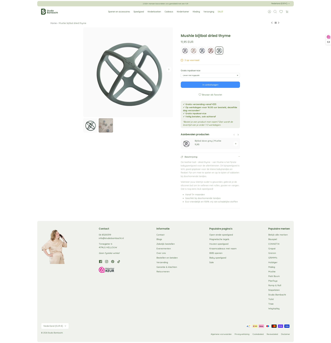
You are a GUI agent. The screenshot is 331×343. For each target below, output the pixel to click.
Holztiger (272, 262)
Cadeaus (169, 11)
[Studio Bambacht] (49, 12)
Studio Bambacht (277, 294)
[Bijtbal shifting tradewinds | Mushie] (202, 50)
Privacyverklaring (242, 334)
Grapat (272, 248)
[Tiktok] (119, 261)
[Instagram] (107, 261)
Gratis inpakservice (190, 70)
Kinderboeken (154, 11)
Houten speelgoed (218, 243)
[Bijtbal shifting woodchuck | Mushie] (211, 50)
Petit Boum (274, 276)
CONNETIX (274, 243)
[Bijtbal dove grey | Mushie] (185, 50)
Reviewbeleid (272, 334)
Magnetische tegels (219, 239)
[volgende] (212, 4)
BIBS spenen (215, 253)
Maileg (271, 267)
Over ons (161, 253)
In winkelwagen (210, 84)
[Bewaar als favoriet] (185, 142)
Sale (211, 262)
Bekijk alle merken (278, 234)
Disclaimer (285, 334)
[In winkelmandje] (235, 143)
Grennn (272, 253)
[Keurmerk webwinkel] (112, 270)
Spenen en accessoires (119, 11)
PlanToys (272, 280)
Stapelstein (274, 290)
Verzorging (209, 11)
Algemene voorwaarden (221, 334)
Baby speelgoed (217, 257)
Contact (160, 234)
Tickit (271, 299)
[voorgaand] (119, 4)
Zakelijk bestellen (165, 243)
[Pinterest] (113, 261)
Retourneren (163, 271)
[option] (128, 72)
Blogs (159, 239)
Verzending (162, 262)
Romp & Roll (274, 285)
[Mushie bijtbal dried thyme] (219, 50)
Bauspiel (272, 239)
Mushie (272, 271)
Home (53, 23)
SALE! (220, 11)
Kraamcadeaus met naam (222, 248)
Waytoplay (274, 308)
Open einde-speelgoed (221, 234)
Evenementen (163, 248)
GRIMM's (272, 257)
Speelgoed (139, 11)
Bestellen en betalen (167, 257)
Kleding (196, 11)
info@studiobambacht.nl (111, 238)
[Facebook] (100, 261)
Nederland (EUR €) (279, 3)
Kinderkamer (183, 11)
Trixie (271, 303)
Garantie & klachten (166, 267)
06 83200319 (105, 234)
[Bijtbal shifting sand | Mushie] (193, 50)
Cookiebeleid (258, 334)
